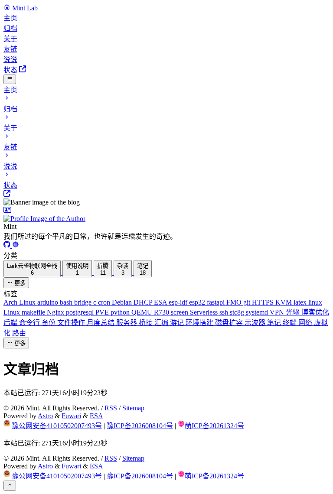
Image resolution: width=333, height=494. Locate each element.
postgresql (80, 312)
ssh (224, 312)
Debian (123, 302)
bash (67, 302)
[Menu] (9, 79)
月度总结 (101, 322)
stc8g (238, 312)
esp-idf (179, 302)
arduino (48, 302)
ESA (161, 302)
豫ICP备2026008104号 (140, 425)
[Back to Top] (9, 485)
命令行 (30, 322)
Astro (45, 415)
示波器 (256, 322)
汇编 (162, 322)
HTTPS (263, 302)
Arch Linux (20, 302)
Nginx (56, 312)
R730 (162, 312)
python (121, 312)
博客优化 (315, 312)
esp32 (198, 302)
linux (315, 302)
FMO (234, 302)
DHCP (144, 302)
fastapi (216, 302)
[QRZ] (15, 245)
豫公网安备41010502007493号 (57, 425)
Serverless (204, 312)
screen (180, 312)
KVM (284, 302)
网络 (306, 322)
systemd (258, 312)
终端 (290, 322)
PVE (103, 312)
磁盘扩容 (230, 322)
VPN (278, 312)
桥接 (146, 322)
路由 (19, 333)
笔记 (275, 322)
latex (301, 302)
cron (105, 302)
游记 (178, 322)
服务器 (127, 322)
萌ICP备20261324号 (214, 425)
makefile (34, 312)
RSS (110, 408)
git (247, 302)
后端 (11, 322)
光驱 (293, 312)
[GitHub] (7, 245)
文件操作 (72, 322)
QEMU (142, 312)
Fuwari (71, 415)
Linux (12, 312)
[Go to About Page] (166, 214)
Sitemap (133, 408)
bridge (83, 302)
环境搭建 (200, 322)
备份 (49, 322)
